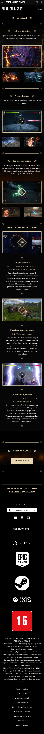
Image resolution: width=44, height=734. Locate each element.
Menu (40, 9)
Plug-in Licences (22, 725)
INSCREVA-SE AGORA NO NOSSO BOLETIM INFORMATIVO (22, 490)
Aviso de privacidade (22, 698)
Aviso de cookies (22, 689)
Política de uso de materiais (22, 707)
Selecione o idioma (22, 505)
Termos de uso (22, 693)
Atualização (22, 721)
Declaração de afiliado (22, 712)
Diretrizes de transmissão (22, 716)
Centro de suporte (22, 702)
